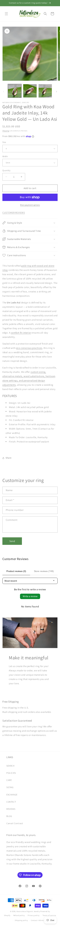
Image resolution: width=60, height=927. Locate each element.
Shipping (5, 131)
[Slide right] (56, 91)
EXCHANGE (11, 794)
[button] (6, 13)
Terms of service (49, 915)
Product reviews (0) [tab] (16, 571)
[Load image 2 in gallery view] (30, 91)
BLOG (9, 816)
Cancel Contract (14, 823)
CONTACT (11, 801)
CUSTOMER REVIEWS (13, 212)
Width (5, 156)
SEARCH (10, 765)
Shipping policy (21, 920)
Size (4, 142)
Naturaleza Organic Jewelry (28, 911)
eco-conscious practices (29, 347)
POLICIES (11, 772)
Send (12, 541)
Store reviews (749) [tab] (44, 571)
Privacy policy (34, 915)
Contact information (39, 920)
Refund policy (19, 915)
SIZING (10, 787)
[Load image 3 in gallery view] (45, 91)
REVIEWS (10, 809)
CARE (9, 780)
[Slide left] (3, 91)
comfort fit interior (21, 332)
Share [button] (9, 457)
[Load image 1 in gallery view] (14, 91)
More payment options (30, 205)
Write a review (30, 596)
